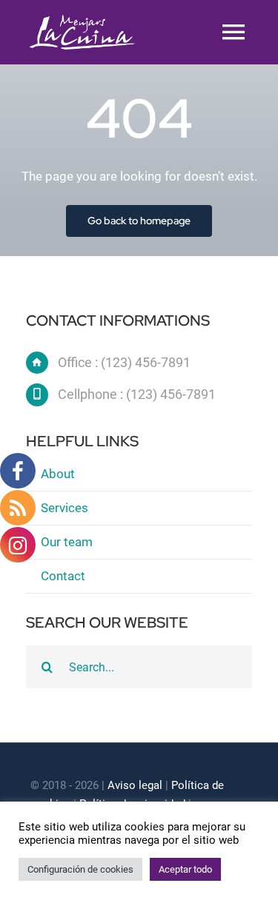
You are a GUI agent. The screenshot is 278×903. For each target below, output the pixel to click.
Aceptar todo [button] (185, 869)
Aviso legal (134, 785)
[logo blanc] (82, 20)
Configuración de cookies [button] (80, 869)
